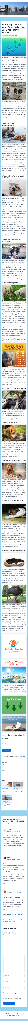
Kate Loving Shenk (12, 891)
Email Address (5, 738)
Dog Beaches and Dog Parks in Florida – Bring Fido (18, 790)
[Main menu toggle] (24, 8)
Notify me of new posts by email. (13, 998)
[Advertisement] (14, 945)
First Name (4, 743)
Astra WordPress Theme (14, 1015)
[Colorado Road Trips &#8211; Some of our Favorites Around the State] (7, 797)
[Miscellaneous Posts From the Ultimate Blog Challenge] (7, 785)
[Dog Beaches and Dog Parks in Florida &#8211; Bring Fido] (18, 785)
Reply (4, 850)
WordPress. (22, 756)
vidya (8, 857)
